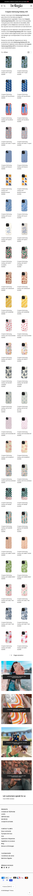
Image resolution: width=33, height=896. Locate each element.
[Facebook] (1, 867)
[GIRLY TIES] (8, 590)
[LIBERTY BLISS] (8, 543)
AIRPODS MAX (5, 817)
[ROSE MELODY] (8, 423)
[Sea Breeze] (8, 85)
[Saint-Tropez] (8, 133)
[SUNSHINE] (8, 301)
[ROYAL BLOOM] (8, 398)
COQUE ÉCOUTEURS (7, 821)
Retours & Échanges (7, 846)
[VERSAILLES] (8, 278)
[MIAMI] (8, 494)
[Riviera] (8, 156)
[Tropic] (8, 62)
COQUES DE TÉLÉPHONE (8, 812)
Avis (2, 836)
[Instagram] (4, 867)
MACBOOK (4, 819)
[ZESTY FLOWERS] (8, 252)
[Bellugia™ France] (16, 6)
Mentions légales (6, 858)
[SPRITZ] (8, 349)
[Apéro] (8, 229)
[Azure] (8, 205)
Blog (2, 843)
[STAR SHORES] (8, 325)
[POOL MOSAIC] (8, 470)
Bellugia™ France (9, 890)
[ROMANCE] (8, 446)
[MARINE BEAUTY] (8, 517)
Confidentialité (6, 853)
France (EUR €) (7, 886)
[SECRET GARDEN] (8, 372)
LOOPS (3, 814)
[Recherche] (5, 6)
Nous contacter (6, 831)
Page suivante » (19, 655)
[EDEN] (8, 637)
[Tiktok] (8, 867)
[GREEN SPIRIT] (8, 566)
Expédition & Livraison (8, 841)
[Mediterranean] (8, 180)
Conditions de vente (7, 856)
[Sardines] (8, 109)
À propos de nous (6, 833)
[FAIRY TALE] (8, 613)
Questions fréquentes (8, 838)
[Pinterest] (6, 867)
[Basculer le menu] (2, 6)
